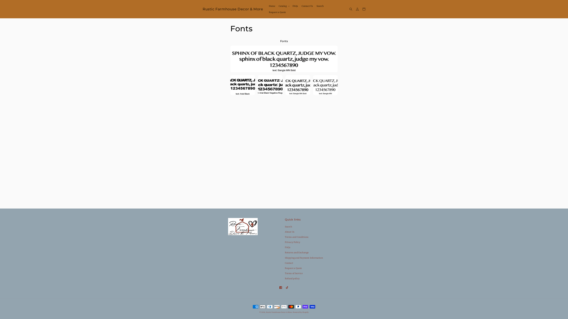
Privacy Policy (292, 242)
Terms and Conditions (297, 237)
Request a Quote (293, 268)
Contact (289, 263)
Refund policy (292, 278)
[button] (284, 6)
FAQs (287, 247)
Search (288, 226)
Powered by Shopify (301, 312)
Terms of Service (294, 273)
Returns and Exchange (297, 252)
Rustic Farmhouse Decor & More (279, 312)
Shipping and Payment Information (304, 258)
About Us (290, 232)
